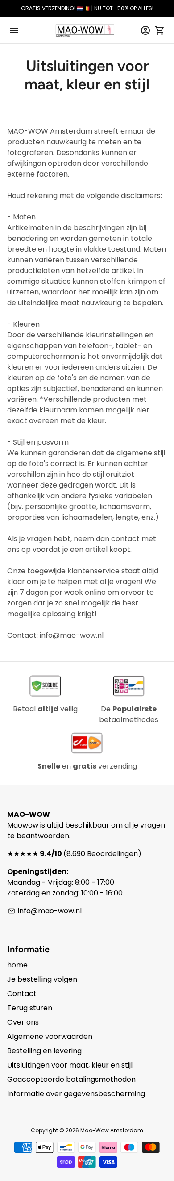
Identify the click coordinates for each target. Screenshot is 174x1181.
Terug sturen (29, 1008)
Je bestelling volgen (42, 979)
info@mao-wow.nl (45, 911)
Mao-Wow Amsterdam (111, 1130)
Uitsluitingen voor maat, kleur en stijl (70, 1065)
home (17, 965)
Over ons (23, 1022)
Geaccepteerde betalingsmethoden (71, 1079)
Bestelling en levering (44, 1051)
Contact (22, 993)
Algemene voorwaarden (49, 1036)
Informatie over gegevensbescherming (76, 1094)
